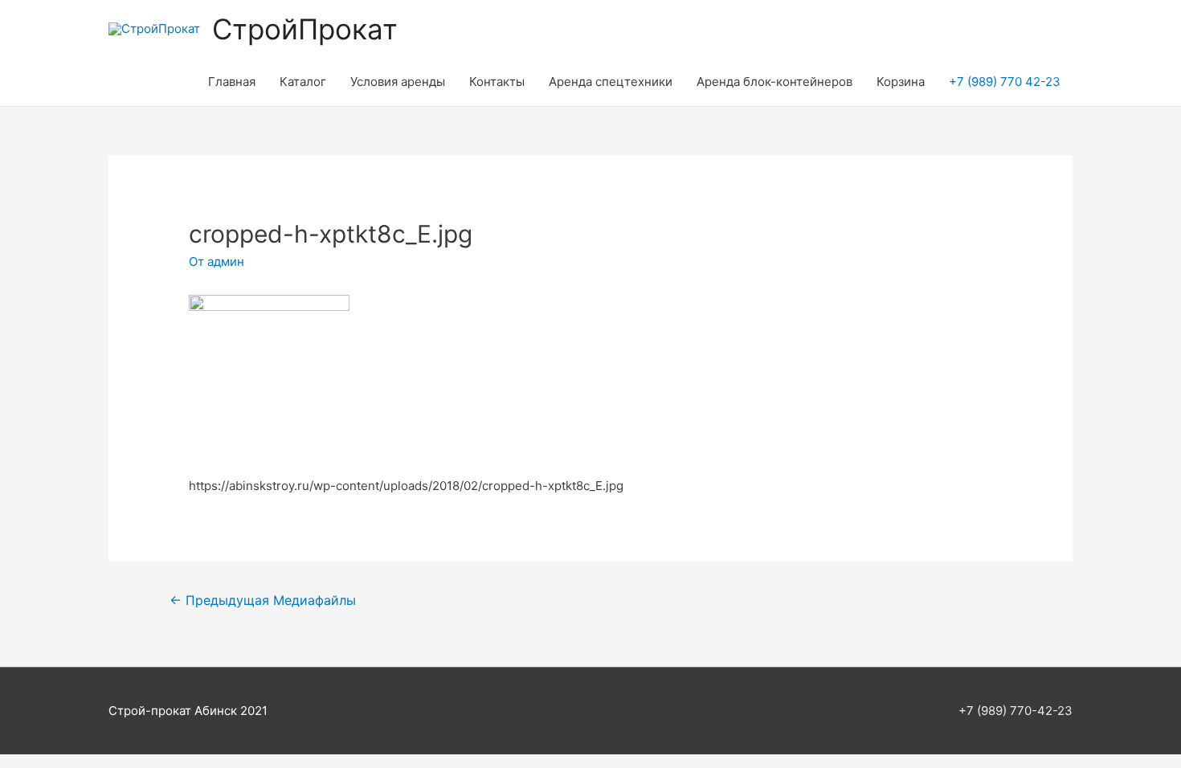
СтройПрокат (305, 29)
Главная (231, 81)
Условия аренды (397, 81)
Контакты (497, 81)
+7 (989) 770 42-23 (1004, 81)
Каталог (303, 81)
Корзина (901, 81)
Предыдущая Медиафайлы (263, 600)
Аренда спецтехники (610, 81)
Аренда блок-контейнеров (774, 81)
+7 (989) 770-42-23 (1015, 710)
